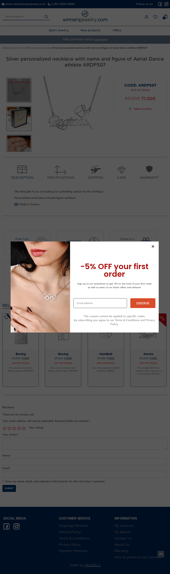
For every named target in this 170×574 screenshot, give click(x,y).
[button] (153, 246)
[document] (85, 287)
